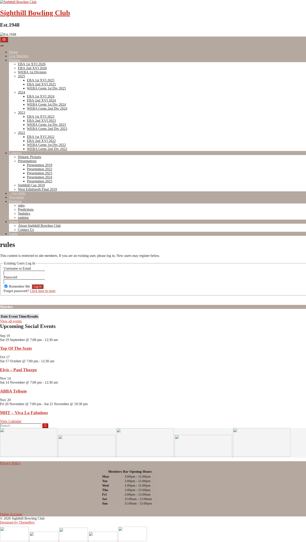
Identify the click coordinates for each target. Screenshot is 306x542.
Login (13, 234)
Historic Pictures (29, 157)
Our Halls (19, 193)
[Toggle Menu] (2, 45)
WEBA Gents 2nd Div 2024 (47, 108)
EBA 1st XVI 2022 (40, 137)
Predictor (15, 201)
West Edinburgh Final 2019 (37, 189)
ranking (23, 217)
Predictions (26, 209)
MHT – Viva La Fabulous (24, 412)
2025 (21, 76)
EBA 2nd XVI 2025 (41, 84)
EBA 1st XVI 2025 (40, 80)
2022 (21, 133)
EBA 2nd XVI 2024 (41, 100)
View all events (11, 321)
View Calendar (10, 421)
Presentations (27, 161)
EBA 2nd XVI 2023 (41, 120)
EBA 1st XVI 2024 (40, 96)
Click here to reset (42, 291)
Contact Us (26, 230)
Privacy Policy (10, 463)
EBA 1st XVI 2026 (31, 64)
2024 (21, 92)
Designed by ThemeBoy (17, 522)
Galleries (15, 153)
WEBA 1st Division (32, 72)
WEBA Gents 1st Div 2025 (46, 88)
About (13, 221)
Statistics (24, 213)
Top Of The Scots (16, 348)
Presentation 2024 (39, 177)
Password (10, 277)
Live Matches (18, 56)
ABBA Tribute (13, 391)
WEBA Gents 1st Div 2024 (46, 104)
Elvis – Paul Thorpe (18, 369)
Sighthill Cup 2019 (31, 185)
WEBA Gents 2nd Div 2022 (47, 149)
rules (21, 205)
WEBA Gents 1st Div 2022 (46, 145)
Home (13, 52)
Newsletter (16, 197)
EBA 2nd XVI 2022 (41, 141)
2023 (21, 112)
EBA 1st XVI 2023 (40, 116)
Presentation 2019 (39, 165)
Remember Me (19, 286)
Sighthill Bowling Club (35, 13)
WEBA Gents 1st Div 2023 (46, 125)
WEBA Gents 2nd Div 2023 (47, 129)
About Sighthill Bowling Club (39, 225)
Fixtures (14, 60)
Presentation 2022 (39, 169)
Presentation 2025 (39, 181)
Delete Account (11, 514)
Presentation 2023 (39, 173)
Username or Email (17, 268)
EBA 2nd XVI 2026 (32, 68)
